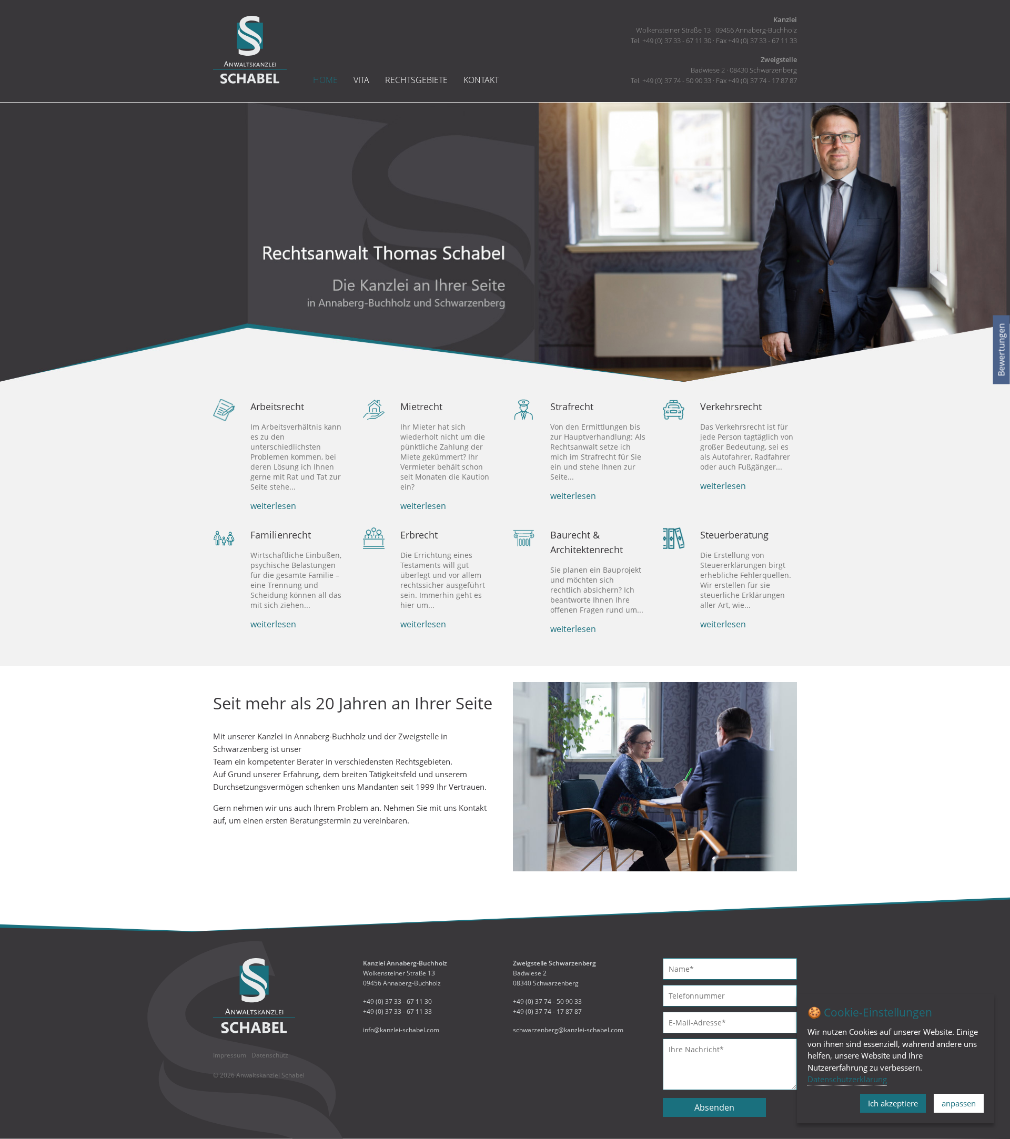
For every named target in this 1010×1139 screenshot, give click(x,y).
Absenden (714, 1107)
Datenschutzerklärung (847, 1079)
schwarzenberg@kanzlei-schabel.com (568, 1029)
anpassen (959, 1103)
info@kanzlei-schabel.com (401, 1029)
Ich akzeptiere (893, 1103)
